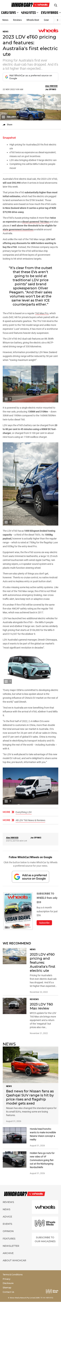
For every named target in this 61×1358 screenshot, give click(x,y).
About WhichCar (14, 1260)
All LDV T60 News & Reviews (30, 820)
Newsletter (11, 1245)
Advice (7, 1216)
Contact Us (8, 1292)
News (5, 20)
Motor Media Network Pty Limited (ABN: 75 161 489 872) (31, 1298)
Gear (46, 20)
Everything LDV (24, 812)
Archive (8, 1253)
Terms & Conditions (13, 1274)
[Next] (57, 20)
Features (9, 1238)
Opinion (8, 1231)
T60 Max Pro (41, 313)
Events (7, 1223)
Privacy (6, 1279)
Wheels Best (32, 20)
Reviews (17, 20)
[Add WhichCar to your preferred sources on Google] (30, 876)
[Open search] (56, 5)
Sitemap (7, 1287)
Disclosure (8, 1283)
